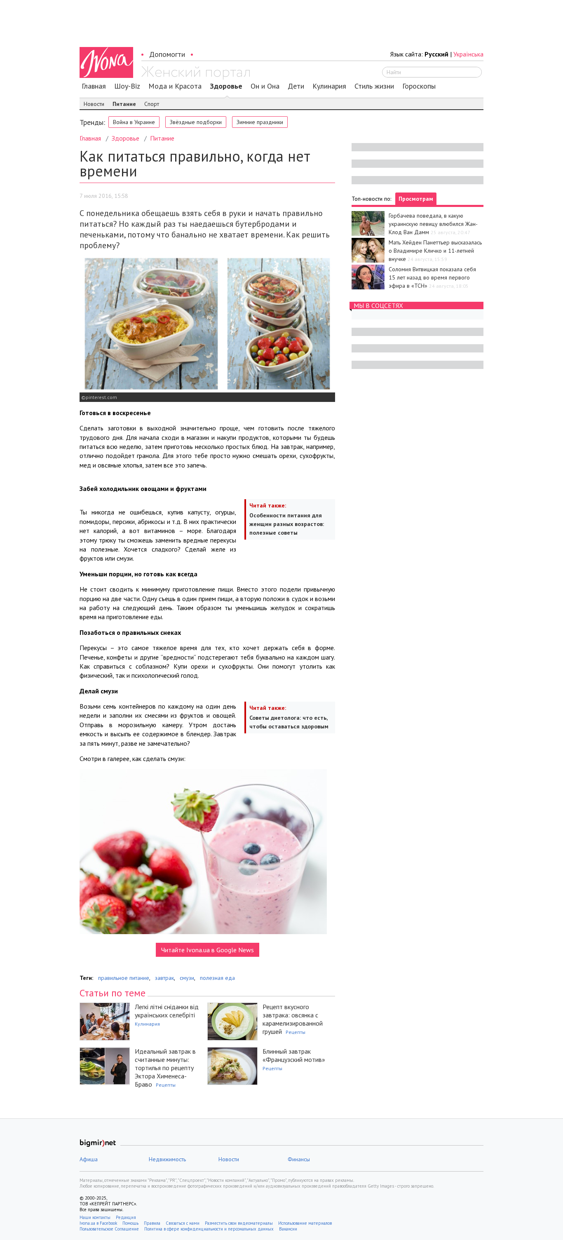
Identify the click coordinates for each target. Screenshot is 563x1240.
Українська (468, 54)
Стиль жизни (374, 86)
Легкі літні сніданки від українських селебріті (167, 1011)
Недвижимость (167, 1159)
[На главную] (195, 73)
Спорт (151, 104)
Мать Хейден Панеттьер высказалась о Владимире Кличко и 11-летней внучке (435, 251)
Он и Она (265, 86)
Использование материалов (305, 1223)
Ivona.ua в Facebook (98, 1223)
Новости (94, 104)
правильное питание (123, 978)
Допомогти (167, 54)
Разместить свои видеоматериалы (239, 1223)
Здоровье (226, 86)
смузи (187, 978)
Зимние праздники (260, 122)
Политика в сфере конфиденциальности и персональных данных (209, 1229)
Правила (152, 1223)
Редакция (126, 1217)
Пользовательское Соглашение (109, 1229)
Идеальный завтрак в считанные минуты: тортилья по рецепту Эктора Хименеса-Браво (165, 1067)
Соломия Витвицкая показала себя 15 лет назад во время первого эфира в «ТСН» (432, 277)
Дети (296, 86)
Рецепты (295, 1032)
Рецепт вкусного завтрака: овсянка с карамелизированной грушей (293, 1019)
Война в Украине (134, 122)
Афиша (89, 1159)
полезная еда (217, 978)
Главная (94, 86)
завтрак (164, 978)
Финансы (299, 1159)
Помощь (130, 1223)
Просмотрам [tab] (416, 198)
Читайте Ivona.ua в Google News (207, 950)
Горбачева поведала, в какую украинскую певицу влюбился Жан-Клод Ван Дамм (433, 224)
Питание (124, 104)
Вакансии (288, 1229)
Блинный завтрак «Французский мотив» (294, 1055)
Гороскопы (419, 86)
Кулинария (329, 86)
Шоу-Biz (127, 86)
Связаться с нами (182, 1223)
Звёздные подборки (196, 122)
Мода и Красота (175, 86)
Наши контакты (95, 1217)
